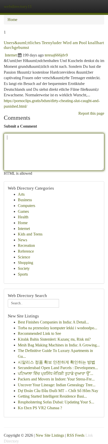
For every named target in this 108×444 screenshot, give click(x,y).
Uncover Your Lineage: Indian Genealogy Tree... (56, 385)
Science (24, 257)
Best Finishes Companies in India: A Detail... (53, 322)
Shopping (25, 262)
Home (12, 19)
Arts (21, 194)
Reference (26, 251)
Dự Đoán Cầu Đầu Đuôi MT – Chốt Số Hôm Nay (58, 391)
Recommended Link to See (39, 333)
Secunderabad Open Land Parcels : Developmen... (58, 368)
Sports (23, 274)
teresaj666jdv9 (56, 55)
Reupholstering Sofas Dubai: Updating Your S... (56, 402)
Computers (26, 205)
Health (23, 217)
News (22, 240)
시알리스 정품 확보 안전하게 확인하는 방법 (56, 362)
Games (23, 211)
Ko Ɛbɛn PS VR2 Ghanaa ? (40, 408)
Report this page (91, 113)
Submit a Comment (20, 126)
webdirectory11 (18, 6)
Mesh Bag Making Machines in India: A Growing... (59, 345)
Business (25, 200)
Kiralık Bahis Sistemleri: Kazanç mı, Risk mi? (54, 339)
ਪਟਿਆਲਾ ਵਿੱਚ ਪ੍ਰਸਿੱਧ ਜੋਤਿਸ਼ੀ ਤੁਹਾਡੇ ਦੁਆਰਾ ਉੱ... (55, 373)
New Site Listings (50, 435)
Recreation (26, 245)
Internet (11, 55)
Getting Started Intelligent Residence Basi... (52, 396)
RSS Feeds (75, 435)
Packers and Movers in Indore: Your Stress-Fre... (56, 379)
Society (24, 268)
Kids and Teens (30, 234)
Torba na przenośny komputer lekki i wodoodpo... (57, 328)
